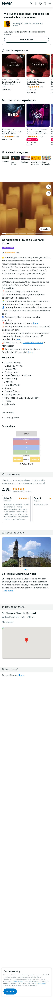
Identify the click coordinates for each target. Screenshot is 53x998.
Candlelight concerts (33, 342)
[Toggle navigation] (50, 3)
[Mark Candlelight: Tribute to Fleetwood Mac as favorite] (22, 56)
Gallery (46, 229)
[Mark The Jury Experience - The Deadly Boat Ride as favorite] (22, 106)
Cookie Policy (17, 981)
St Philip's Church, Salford (19, 613)
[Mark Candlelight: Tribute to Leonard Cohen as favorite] (48, 193)
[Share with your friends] (48, 186)
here (35, 323)
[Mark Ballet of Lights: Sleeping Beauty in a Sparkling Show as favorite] (46, 106)
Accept (10, 991)
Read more (7, 591)
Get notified (26, 39)
